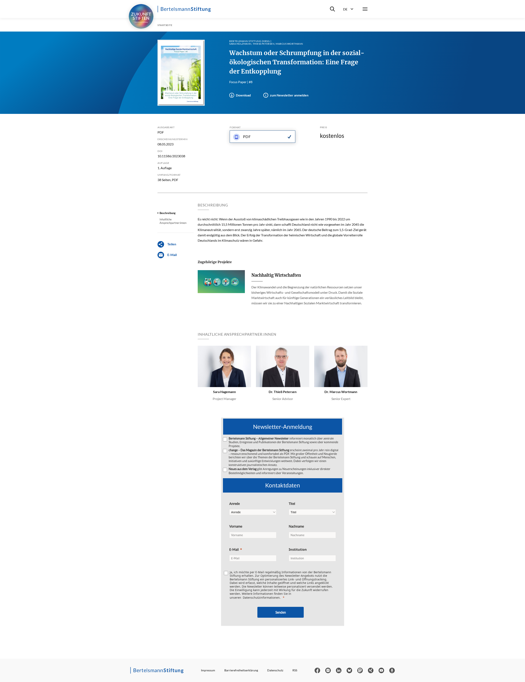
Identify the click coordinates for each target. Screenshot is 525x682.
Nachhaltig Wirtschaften (276, 275)
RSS (294, 670)
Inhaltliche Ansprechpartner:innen (173, 221)
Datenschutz (275, 670)
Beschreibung (168, 213)
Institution (298, 549)
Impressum (208, 670)
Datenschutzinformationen (261, 597)
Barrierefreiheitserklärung (241, 670)
